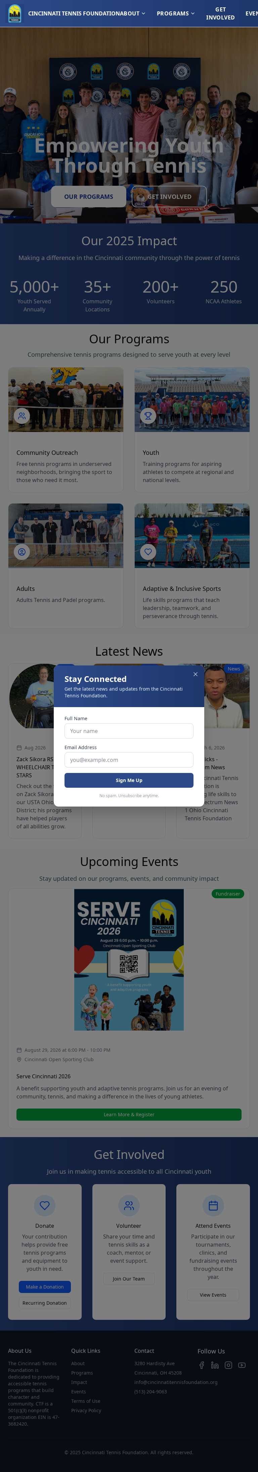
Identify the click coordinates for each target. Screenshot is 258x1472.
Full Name (75, 718)
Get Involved (220, 13)
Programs (173, 13)
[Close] (195, 674)
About (129, 13)
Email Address (80, 747)
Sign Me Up (129, 780)
